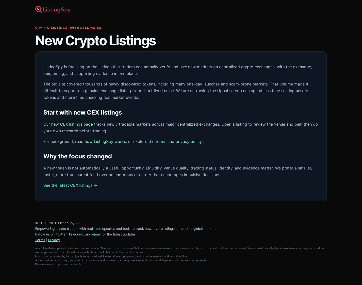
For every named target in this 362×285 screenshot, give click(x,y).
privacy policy (189, 141)
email (96, 234)
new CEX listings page (72, 124)
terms (161, 141)
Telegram (75, 234)
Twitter (61, 234)
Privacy (54, 240)
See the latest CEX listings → (70, 185)
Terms (40, 240)
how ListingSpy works (105, 141)
